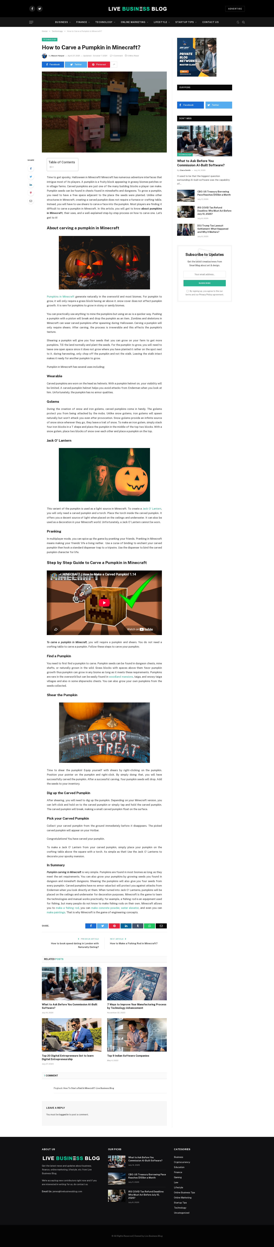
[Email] (31, 201)
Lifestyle (160, 22)
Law (176, 1182)
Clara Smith (185, 170)
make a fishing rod (67, 907)
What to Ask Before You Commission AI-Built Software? (69, 1006)
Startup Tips (184, 22)
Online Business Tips (184, 1192)
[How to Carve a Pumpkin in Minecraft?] (104, 112)
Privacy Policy (205, 294)
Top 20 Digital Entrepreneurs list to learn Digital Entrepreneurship (68, 1057)
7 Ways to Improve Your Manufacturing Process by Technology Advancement (136, 1006)
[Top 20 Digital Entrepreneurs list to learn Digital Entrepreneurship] (71, 1035)
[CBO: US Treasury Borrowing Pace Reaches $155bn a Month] (186, 196)
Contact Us (210, 22)
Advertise (235, 9)
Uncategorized (181, 1213)
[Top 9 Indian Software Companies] (137, 1035)
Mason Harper (57, 56)
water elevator (130, 907)
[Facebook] (31, 168)
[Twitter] (31, 176)
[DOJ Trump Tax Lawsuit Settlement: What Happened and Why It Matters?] (186, 230)
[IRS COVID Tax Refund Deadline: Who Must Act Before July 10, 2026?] (186, 212)
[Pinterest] (31, 193)
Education (179, 1167)
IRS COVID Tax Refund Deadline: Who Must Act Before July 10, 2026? (214, 210)
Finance (81, 22)
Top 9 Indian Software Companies (128, 1055)
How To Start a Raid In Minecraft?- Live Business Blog (88, 1088)
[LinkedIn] (31, 185)
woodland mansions (121, 676)
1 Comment (118, 56)
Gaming (178, 1177)
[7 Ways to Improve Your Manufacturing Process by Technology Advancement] (137, 983)
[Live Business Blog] (137, 8)
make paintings (56, 912)
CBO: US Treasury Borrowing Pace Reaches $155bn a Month (214, 193)
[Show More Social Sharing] (114, 65)
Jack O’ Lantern (152, 508)
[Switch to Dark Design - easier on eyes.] (238, 22)
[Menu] (31, 22)
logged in (64, 1114)
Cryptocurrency (182, 1162)
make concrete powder (105, 907)
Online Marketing (133, 22)
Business (61, 22)
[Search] (243, 22)
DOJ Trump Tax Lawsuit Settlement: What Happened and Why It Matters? (212, 228)
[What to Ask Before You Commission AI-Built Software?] (71, 983)
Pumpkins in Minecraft (60, 296)
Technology (103, 22)
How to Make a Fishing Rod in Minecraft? (133, 943)
